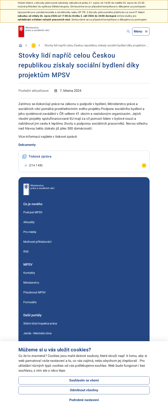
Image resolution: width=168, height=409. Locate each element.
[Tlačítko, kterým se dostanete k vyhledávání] (128, 31)
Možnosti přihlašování (37, 241)
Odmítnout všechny (84, 390)
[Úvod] (20, 45)
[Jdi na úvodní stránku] (33, 31)
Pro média (29, 232)
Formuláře (29, 302)
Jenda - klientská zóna (37, 333)
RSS (25, 251)
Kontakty (29, 272)
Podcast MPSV (32, 212)
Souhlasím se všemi (84, 380)
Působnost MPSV (34, 292)
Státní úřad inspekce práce (40, 323)
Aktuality (29, 222)
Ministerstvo (31, 282)
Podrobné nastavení (84, 400)
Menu (138, 31)
